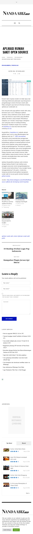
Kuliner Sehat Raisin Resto (17, 449)
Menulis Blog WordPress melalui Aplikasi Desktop (7, 201)
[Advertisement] (16, 35)
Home (3, 57)
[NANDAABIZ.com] (16, 12)
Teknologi (10, 57)
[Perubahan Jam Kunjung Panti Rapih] (21, 195)
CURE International (20, 136)
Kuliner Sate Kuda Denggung (18, 475)
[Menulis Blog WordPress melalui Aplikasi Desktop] (8, 195)
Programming (18, 57)
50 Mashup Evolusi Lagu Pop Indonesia (16, 250)
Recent (24, 443)
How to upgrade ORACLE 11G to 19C (13, 333)
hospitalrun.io (7, 126)
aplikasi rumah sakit (7, 236)
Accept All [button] (16, 530)
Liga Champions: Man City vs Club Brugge (14, 370)
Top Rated (9, 443)
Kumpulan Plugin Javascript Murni (16, 261)
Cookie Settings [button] (7, 530)
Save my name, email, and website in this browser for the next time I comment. (16, 296)
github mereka (6, 176)
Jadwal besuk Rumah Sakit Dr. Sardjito (6, 221)
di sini (9, 128)
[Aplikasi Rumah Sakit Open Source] (16, 87)
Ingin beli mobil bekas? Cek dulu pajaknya (14, 355)
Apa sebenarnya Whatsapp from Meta (13, 367)
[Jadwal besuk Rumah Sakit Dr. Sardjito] (8, 214)
